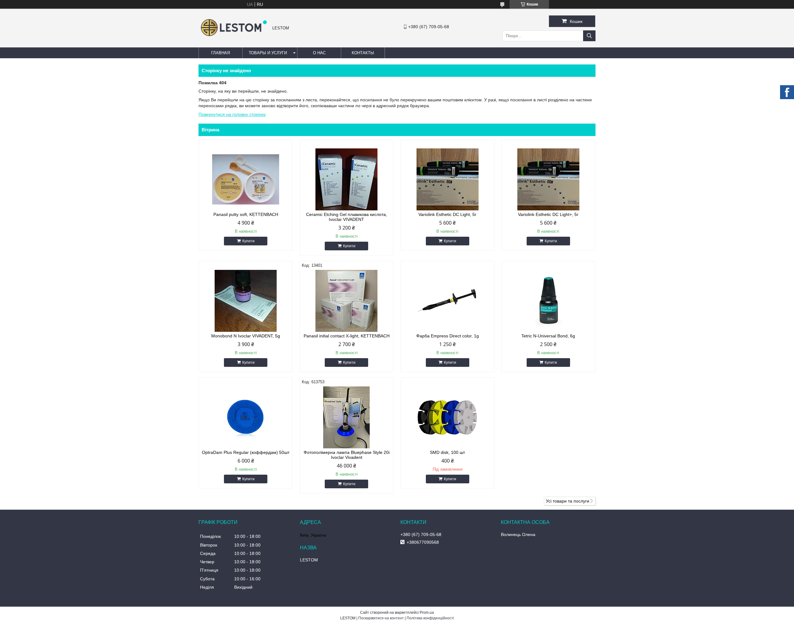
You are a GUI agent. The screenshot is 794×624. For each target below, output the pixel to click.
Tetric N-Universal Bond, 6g (548, 335)
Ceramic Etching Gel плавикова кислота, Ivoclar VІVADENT (346, 217)
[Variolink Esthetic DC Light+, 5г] (548, 179)
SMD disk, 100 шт (447, 452)
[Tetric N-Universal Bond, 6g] (548, 301)
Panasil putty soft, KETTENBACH (245, 214)
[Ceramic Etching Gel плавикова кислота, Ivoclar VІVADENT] (346, 179)
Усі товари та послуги (567, 501)
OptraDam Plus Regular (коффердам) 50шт (245, 452)
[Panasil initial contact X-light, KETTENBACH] (346, 301)
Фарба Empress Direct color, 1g (447, 335)
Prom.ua (427, 612)
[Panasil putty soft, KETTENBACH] (245, 179)
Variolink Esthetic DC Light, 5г (447, 214)
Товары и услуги (268, 53)
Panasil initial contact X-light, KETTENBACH (347, 335)
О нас (319, 53)
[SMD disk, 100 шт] (447, 417)
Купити (248, 241)
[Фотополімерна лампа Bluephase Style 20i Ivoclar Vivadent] (346, 417)
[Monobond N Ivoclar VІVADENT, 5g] (245, 301)
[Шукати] (589, 35)
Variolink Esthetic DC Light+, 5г (548, 214)
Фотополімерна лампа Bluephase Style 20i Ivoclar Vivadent (347, 455)
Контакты (363, 53)
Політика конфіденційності (430, 618)
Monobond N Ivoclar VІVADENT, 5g (245, 335)
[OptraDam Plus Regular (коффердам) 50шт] (245, 417)
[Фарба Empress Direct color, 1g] (447, 301)
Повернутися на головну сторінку (232, 114)
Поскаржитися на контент (381, 618)
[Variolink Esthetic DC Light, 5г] (447, 179)
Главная (220, 53)
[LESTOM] (233, 36)
